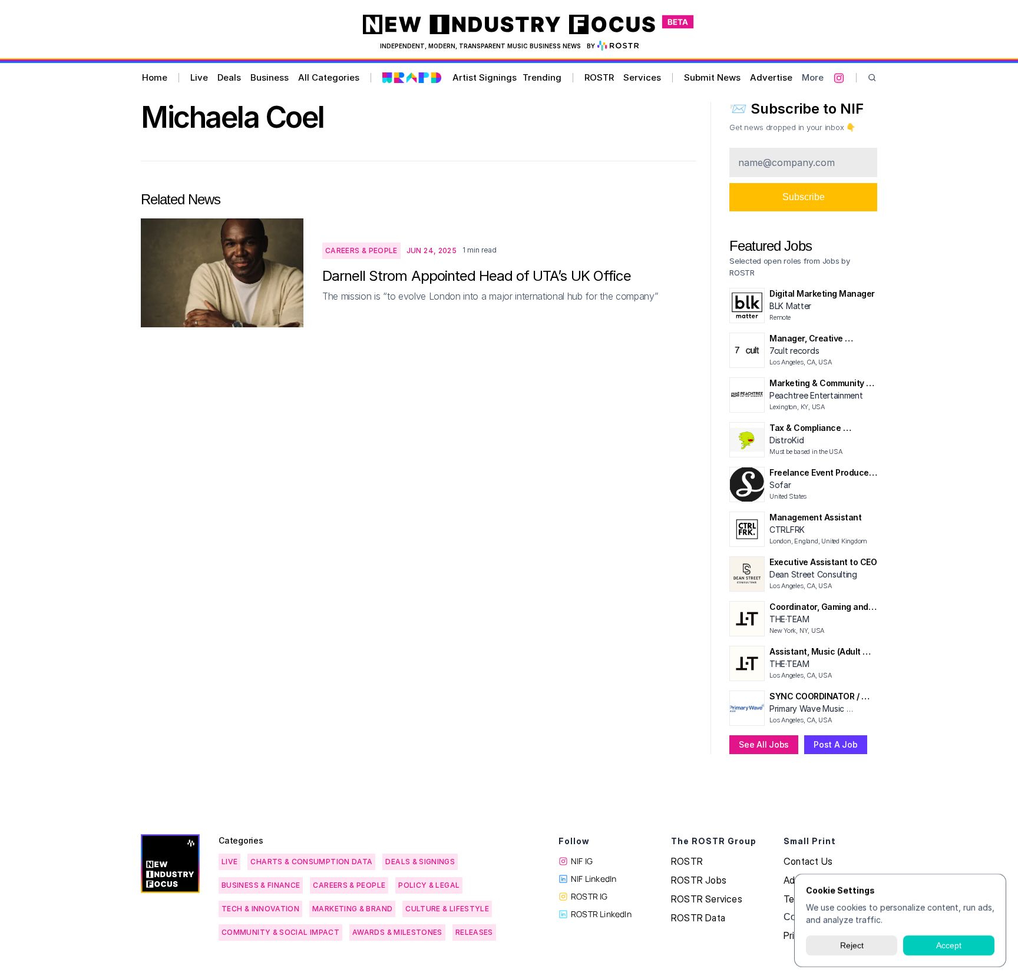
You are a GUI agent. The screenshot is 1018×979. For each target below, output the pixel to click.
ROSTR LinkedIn (601, 914)
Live (199, 77)
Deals (229, 77)
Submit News (712, 77)
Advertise (771, 77)
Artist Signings (484, 77)
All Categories (328, 77)
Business (269, 77)
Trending (542, 77)
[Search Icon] (872, 78)
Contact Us (808, 861)
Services (642, 77)
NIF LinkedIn (593, 878)
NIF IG (582, 861)
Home (154, 77)
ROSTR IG (589, 896)
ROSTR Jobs (698, 880)
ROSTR (599, 77)
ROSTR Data (698, 918)
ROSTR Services (706, 899)
